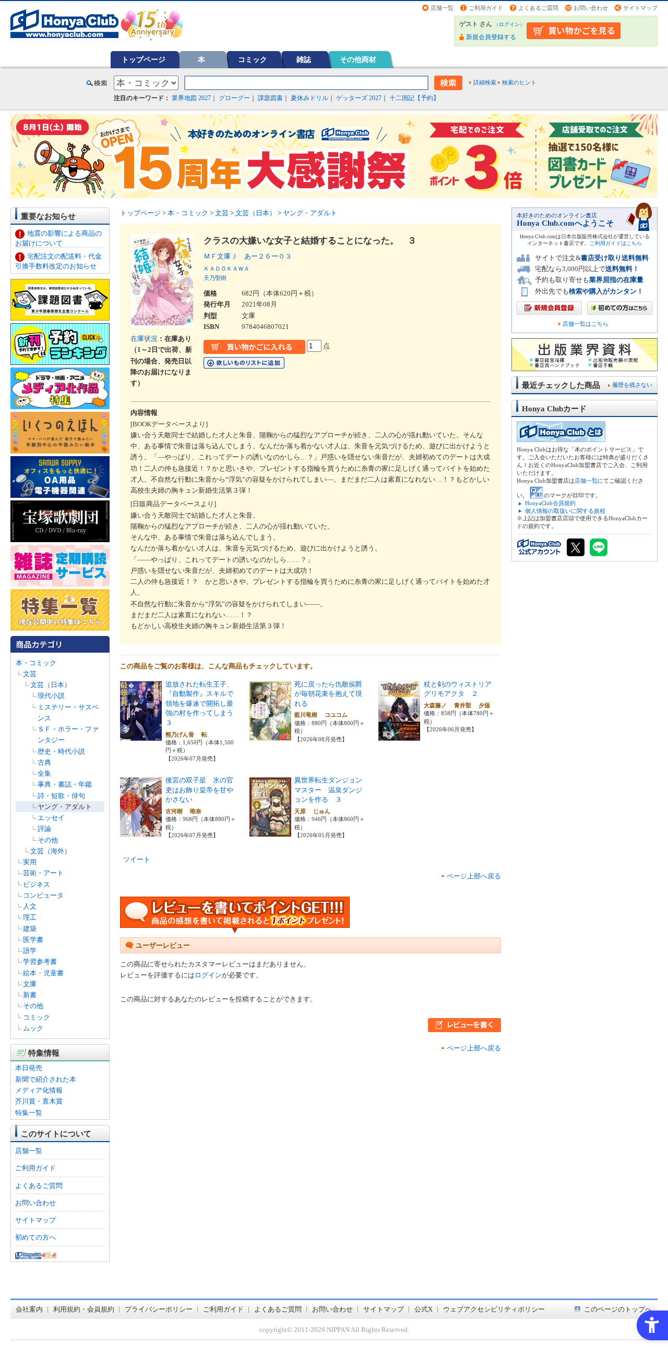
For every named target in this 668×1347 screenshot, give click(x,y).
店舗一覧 (442, 8)
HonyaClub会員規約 (550, 503)
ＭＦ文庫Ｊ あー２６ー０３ (248, 256)
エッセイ (51, 818)
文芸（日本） (50, 685)
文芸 (30, 674)
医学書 (33, 940)
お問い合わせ (591, 8)
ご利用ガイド (486, 8)
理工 (30, 917)
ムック (33, 1028)
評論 (44, 828)
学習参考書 (40, 961)
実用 (30, 862)
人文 (30, 906)
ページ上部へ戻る (474, 876)
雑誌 (303, 59)
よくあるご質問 (538, 8)
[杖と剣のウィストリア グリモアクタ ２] (399, 736)
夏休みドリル (309, 98)
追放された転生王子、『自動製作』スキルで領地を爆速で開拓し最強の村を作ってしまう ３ (202, 703)
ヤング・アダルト (65, 807)
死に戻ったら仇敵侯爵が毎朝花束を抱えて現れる (328, 693)
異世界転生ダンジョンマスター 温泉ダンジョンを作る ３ (328, 789)
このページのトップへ (618, 1309)
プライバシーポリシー (159, 1309)
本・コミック (36, 663)
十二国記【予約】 (414, 98)
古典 (44, 762)
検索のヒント (519, 82)
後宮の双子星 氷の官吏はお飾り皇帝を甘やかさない (199, 789)
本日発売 (28, 1068)
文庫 (30, 984)
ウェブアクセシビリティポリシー (494, 1309)
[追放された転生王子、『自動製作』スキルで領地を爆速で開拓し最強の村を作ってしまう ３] (141, 736)
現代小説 (51, 696)
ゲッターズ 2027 (358, 98)
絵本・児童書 (43, 973)
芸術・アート (43, 873)
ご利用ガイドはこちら (616, 243)
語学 (30, 950)
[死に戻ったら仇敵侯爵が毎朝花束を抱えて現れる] (270, 736)
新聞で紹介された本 (45, 1079)
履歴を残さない (632, 385)
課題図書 (270, 98)
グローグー (234, 98)
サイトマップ (640, 8)
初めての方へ (35, 1237)
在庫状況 (144, 338)
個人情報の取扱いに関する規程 (565, 511)
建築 (30, 929)
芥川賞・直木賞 (39, 1101)
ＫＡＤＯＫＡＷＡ (226, 268)
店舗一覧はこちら (586, 324)
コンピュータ (43, 895)
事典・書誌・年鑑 (65, 784)
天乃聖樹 (215, 278)
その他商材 (358, 59)
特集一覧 (28, 1113)
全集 (44, 773)
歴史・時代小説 (61, 751)
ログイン (509, 24)
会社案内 (29, 1309)
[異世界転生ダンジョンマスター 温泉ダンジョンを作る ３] (270, 833)
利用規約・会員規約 (83, 1309)
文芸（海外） (50, 851)
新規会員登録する (491, 37)
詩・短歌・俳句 (61, 796)
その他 (48, 840)
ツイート (136, 859)
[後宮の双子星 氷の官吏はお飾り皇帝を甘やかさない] (141, 833)
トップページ (143, 59)
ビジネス (36, 884)
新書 (30, 995)
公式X (423, 1309)
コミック (252, 59)
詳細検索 (484, 82)
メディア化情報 (39, 1090)
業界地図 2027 (191, 98)
